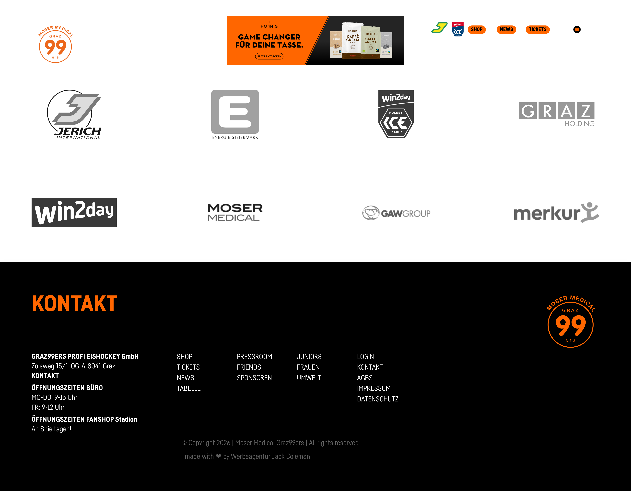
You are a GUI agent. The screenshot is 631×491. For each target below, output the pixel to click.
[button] (577, 29)
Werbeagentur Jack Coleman (270, 456)
